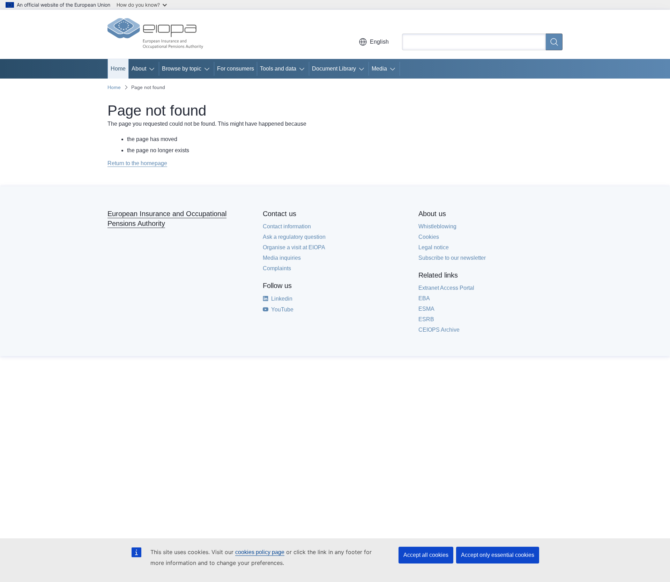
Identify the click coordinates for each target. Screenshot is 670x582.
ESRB (426, 319)
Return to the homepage (137, 163)
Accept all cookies (425, 555)
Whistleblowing (437, 226)
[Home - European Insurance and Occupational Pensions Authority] (155, 34)
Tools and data (278, 69)
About (139, 69)
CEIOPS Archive (439, 330)
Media (379, 69)
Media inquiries (282, 258)
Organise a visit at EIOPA (294, 247)
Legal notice (433, 247)
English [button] (379, 42)
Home (118, 69)
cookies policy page (259, 552)
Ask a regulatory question (294, 237)
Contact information (287, 226)
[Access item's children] (153, 69)
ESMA (426, 309)
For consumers (235, 69)
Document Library (334, 69)
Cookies (428, 237)
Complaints (277, 268)
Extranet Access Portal (446, 288)
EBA (424, 298)
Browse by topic (181, 69)
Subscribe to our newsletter (452, 258)
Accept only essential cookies (497, 555)
